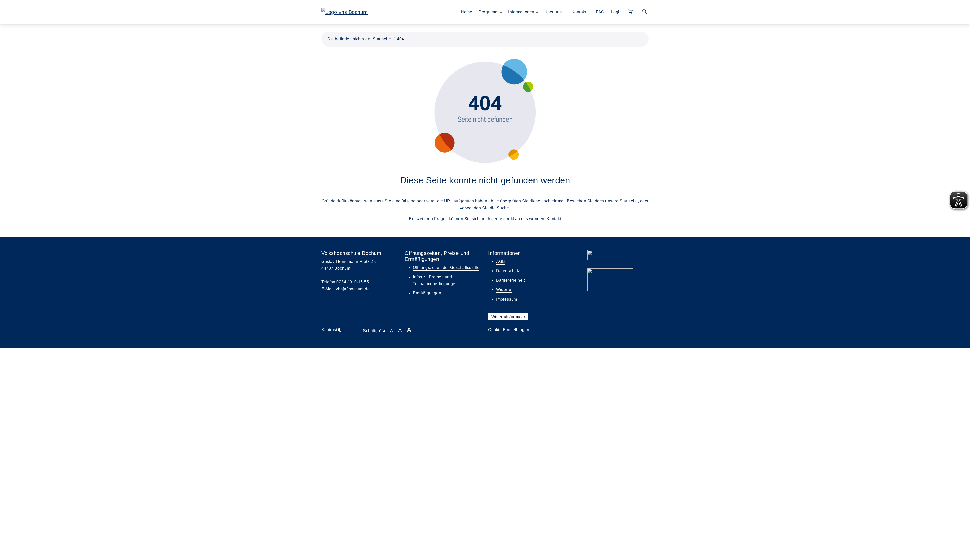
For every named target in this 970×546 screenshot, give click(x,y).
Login (616, 12)
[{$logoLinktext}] (344, 11)
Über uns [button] (553, 12)
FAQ (600, 12)
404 (400, 39)
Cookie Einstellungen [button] (508, 330)
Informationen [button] (521, 12)
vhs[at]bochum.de (353, 289)
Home (466, 12)
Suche (503, 208)
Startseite (382, 39)
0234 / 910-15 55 (352, 282)
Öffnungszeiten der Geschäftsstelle (446, 267)
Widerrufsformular (508, 317)
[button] (630, 12)
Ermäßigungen (427, 293)
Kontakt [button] (579, 12)
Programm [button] (488, 12)
